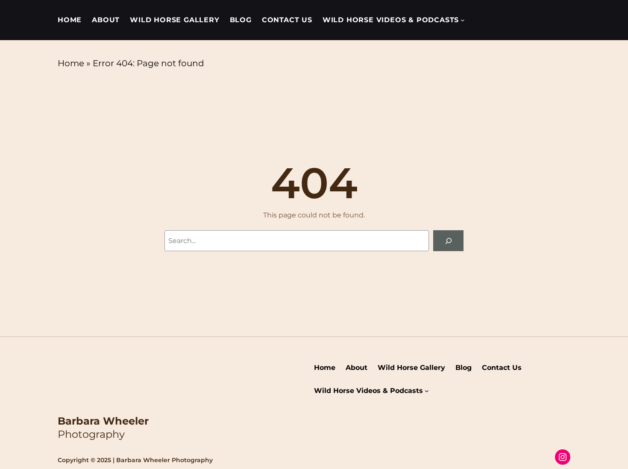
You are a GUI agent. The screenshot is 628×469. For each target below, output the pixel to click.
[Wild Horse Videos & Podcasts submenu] (463, 20)
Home (71, 63)
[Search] (448, 240)
